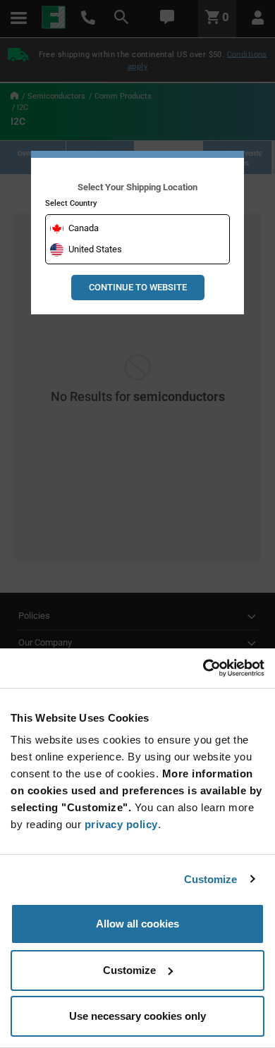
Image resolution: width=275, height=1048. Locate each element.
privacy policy (121, 824)
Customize (211, 879)
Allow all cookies (137, 924)
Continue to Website (138, 287)
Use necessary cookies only (137, 1016)
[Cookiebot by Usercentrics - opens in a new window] (202, 668)
